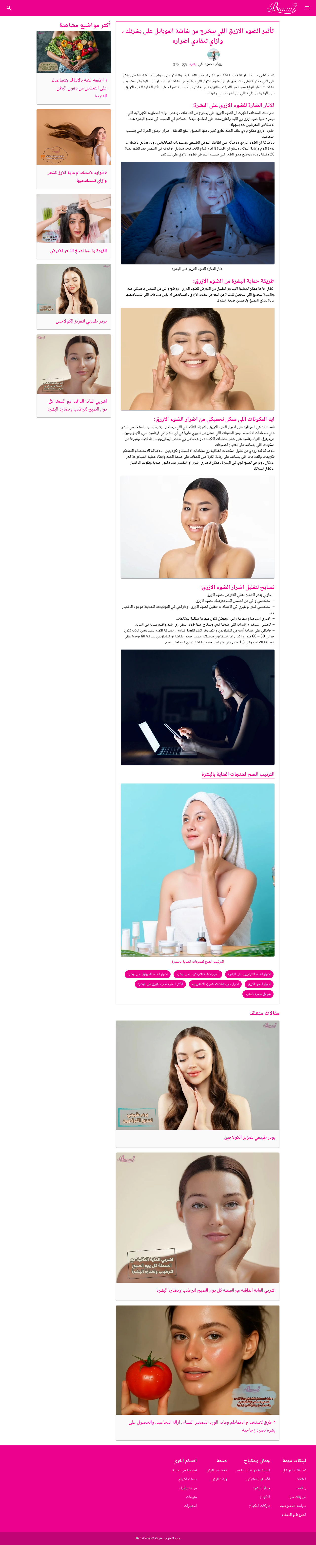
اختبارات (190, 1506)
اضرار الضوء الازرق (259, 984)
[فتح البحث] (307, 8)
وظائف (301, 1488)
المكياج (265, 1497)
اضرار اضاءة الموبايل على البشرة (148, 974)
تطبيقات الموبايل (294, 1470)
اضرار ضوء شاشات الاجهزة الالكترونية (215, 984)
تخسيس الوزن (217, 1470)
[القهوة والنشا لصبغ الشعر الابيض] (74, 218)
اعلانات (301, 1479)
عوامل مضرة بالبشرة (258, 994)
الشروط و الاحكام (294, 1515)
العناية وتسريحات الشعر (253, 1470)
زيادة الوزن (219, 1479)
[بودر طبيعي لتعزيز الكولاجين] (197, 1075)
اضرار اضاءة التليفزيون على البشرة (249, 974)
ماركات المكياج (259, 1506)
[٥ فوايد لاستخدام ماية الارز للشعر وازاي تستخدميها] (74, 137)
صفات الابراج (187, 1479)
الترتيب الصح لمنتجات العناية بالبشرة (238, 774)
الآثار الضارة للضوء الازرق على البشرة (160, 984)
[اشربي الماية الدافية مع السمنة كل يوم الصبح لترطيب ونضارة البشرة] (197, 1218)
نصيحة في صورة (184, 1470)
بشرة (192, 64)
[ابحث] (9, 8)
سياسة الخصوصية (293, 1506)
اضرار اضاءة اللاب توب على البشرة (198, 974)
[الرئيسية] (284, 8)
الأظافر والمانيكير (258, 1479)
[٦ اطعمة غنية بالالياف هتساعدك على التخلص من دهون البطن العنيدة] (74, 51)
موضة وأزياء (188, 1488)
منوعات (191, 1497)
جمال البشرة (261, 1488)
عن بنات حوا (297, 1497)
